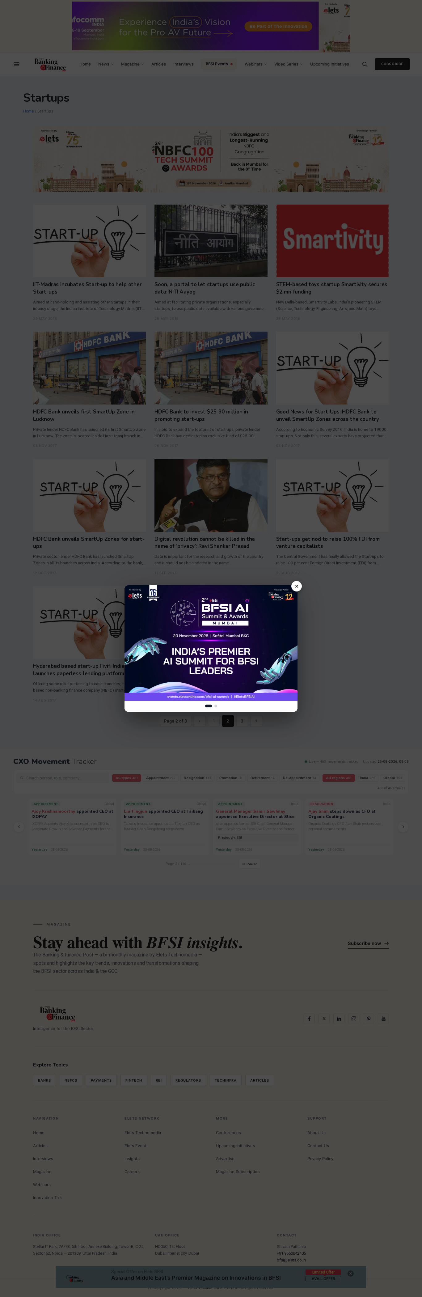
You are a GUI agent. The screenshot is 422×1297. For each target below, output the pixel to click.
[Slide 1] (208, 706)
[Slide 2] (215, 706)
